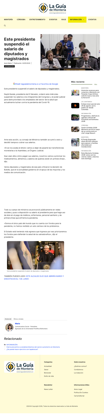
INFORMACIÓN (76, 19)
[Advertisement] (35, 121)
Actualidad (48, 366)
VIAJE (63, 19)
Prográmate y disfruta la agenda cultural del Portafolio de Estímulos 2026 (90, 118)
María (10, 63)
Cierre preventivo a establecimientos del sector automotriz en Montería (33, 347)
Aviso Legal (78, 389)
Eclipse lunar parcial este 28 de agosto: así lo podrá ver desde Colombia (90, 106)
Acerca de (8, 319)
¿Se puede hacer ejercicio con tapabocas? (22, 349)
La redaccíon (78, 373)
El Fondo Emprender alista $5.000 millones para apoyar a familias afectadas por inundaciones (89, 143)
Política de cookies (81, 392)
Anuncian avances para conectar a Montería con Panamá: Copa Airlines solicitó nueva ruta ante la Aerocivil (90, 94)
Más (95, 84)
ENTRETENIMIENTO (37, 19)
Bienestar (47, 373)
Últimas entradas (18, 319)
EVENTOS (53, 19)
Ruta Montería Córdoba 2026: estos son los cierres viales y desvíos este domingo (90, 156)
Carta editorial (79, 396)
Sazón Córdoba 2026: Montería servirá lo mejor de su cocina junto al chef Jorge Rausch (90, 130)
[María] (9, 331)
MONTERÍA (8, 19)
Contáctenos (78, 370)
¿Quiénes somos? (80, 366)
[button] (5, 26)
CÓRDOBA (21, 19)
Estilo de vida (49, 376)
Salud (46, 370)
